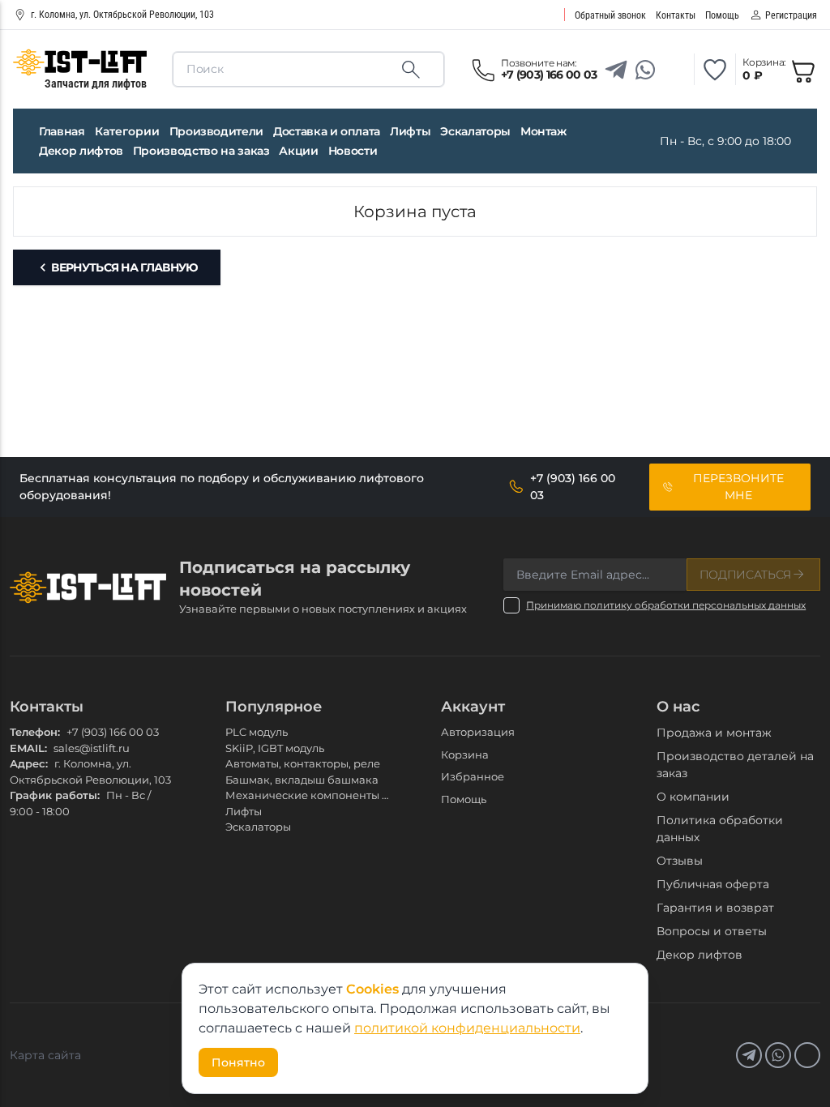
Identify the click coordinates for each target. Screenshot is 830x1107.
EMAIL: (28, 748)
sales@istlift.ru (91, 748)
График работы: (55, 795)
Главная (62, 131)
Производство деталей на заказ (735, 764)
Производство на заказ (201, 150)
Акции (298, 150)
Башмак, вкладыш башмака (302, 779)
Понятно (238, 1062)
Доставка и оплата (326, 131)
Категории (127, 131)
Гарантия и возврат (715, 907)
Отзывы (680, 860)
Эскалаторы (475, 131)
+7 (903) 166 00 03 (112, 731)
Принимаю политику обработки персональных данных (666, 605)
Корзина (465, 754)
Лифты (410, 131)
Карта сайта (45, 1055)
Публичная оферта (713, 884)
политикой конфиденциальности (467, 1028)
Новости (353, 150)
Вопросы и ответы (712, 931)
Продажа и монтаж (714, 732)
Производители (216, 131)
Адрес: (29, 763)
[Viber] (674, 70)
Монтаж (543, 131)
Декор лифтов (81, 150)
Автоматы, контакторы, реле (302, 763)
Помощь (463, 799)
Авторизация (478, 731)
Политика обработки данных (720, 828)
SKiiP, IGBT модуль (274, 748)
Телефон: (35, 731)
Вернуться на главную (124, 267)
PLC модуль (256, 731)
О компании (693, 796)
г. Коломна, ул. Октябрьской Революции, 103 (122, 14)
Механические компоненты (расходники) (340, 795)
